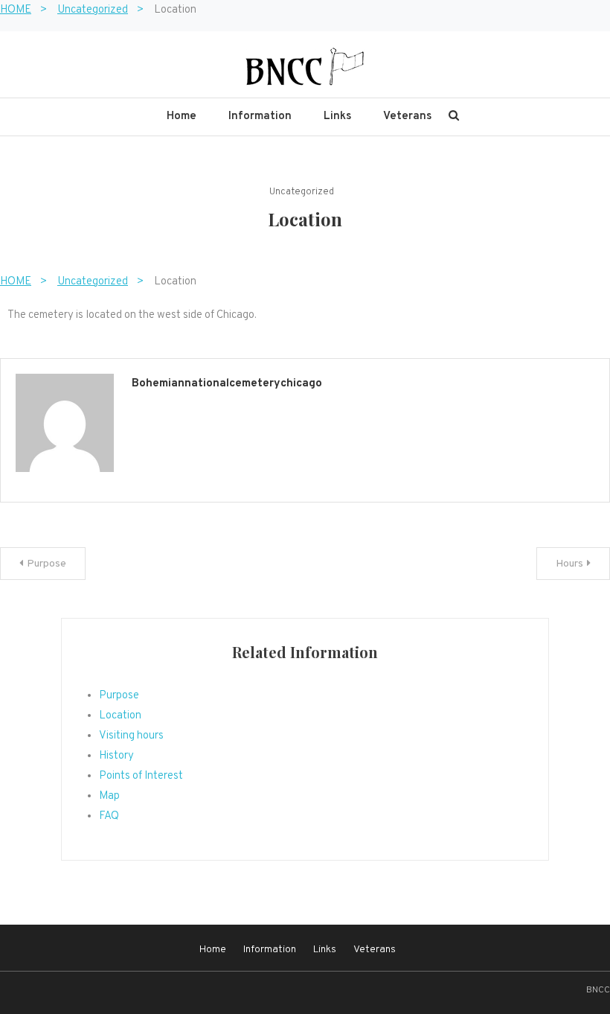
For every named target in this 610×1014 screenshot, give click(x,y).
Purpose (46, 564)
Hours (569, 564)
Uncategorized (301, 192)
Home (181, 116)
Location (120, 716)
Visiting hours (131, 736)
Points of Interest (141, 776)
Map (109, 796)
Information (260, 116)
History (116, 756)
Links (337, 116)
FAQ (109, 816)
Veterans (407, 116)
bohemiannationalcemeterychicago (227, 384)
